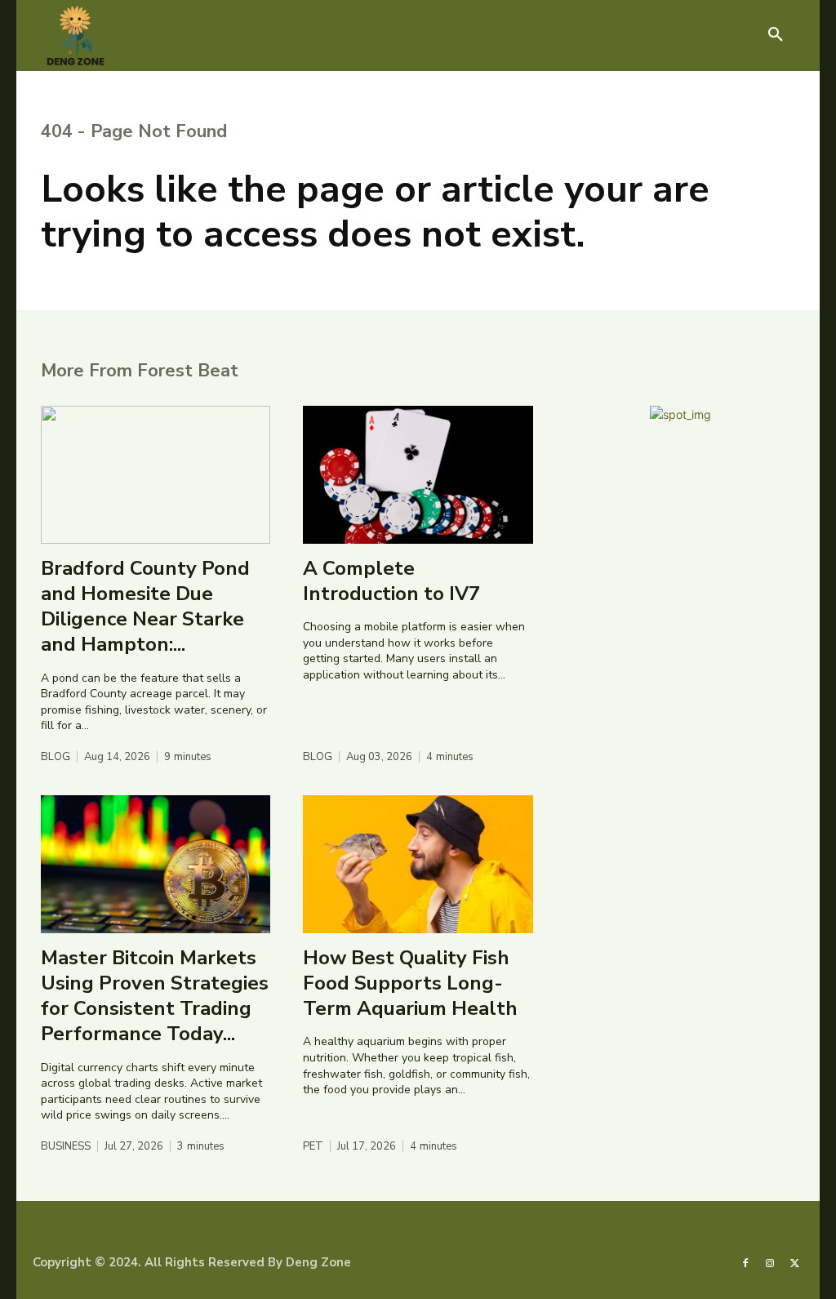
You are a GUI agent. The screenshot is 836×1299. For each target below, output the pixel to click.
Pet (313, 1146)
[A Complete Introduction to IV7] (417, 475)
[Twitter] (795, 1262)
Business (66, 1146)
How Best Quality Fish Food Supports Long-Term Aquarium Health (410, 983)
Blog (55, 757)
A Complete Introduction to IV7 (391, 581)
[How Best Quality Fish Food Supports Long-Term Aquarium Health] (417, 864)
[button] (775, 35)
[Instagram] (770, 1262)
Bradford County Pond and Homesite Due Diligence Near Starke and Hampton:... (145, 606)
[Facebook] (745, 1262)
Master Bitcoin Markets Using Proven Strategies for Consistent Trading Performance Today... (155, 996)
